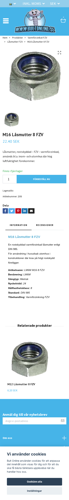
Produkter (17, 40)
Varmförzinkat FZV (37, 40)
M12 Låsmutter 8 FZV (21, 386)
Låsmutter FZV (15, 43)
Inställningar (34, 490)
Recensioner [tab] (44, 227)
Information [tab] (18, 227)
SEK (53, 3)
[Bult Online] (35, 22)
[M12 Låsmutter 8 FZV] (29, 362)
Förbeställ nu (41, 181)
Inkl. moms (32, 3)
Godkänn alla (34, 481)
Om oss (7, 440)
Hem (5, 40)
